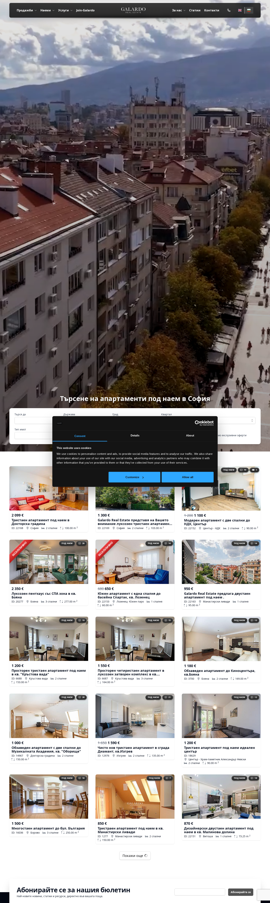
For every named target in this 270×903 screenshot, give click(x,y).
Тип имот (20, 429)
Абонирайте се (241, 892)
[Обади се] (229, 10)
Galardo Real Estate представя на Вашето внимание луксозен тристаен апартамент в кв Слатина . (134, 522)
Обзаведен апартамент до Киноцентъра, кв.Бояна (219, 672)
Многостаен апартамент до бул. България (48, 828)
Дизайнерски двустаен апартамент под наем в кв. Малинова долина (218, 830)
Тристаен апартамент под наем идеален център (219, 749)
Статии (195, 10)
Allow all (187, 477)
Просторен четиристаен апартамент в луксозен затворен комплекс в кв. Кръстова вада (131, 672)
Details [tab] (135, 435)
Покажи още (133, 855)
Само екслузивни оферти (230, 435)
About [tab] (190, 435)
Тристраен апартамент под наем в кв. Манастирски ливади (130, 830)
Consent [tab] (79, 435)
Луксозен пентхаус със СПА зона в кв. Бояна (44, 595)
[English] (239, 10)
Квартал (166, 414)
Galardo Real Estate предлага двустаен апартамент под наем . (217, 595)
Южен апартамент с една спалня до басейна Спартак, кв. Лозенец (129, 595)
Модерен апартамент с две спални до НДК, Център (217, 522)
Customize (132, 477)
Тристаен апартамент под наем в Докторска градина (40, 522)
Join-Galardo (85, 10)
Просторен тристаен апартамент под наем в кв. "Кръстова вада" (49, 672)
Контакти (211, 10)
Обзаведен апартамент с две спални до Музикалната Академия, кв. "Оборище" (46, 749)
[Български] (248, 10)
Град (115, 414)
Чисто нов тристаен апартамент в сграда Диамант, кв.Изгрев (133, 749)
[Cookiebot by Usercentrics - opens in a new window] (197, 423)
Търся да (20, 414)
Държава (69, 414)
